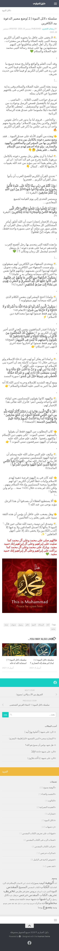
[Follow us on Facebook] (55, 682)
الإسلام (12, 883)
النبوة (34, 625)
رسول (20, 625)
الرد (4, 883)
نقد (16, 903)
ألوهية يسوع (49, 787)
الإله (7, 883)
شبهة (33, 899)
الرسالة (41, 625)
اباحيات (28, 883)
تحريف (9, 890)
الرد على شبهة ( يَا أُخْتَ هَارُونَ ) (40, 758)
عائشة (22, 899)
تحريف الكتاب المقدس (42, 895)
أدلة (48, 625)
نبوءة (28, 903)
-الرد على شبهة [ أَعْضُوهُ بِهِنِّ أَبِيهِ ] (39, 732)
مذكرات (37, 903)
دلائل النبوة (6, 10)
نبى (24, 903)
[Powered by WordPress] (20, 936)
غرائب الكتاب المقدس (44, 846)
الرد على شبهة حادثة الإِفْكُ (42, 751)
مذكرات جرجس (47, 853)
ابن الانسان (20, 883)
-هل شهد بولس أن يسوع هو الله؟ (39, 745)
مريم (32, 903)
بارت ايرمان (41, 891)
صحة (6, 625)
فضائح (17, 899)
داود (11, 895)
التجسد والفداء (47, 794)
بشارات (51, 813)
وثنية (55, 907)
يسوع (47, 906)
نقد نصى (50, 866)
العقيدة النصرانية (46, 807)
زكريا (49, 899)
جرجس (23, 895)
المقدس (12, 887)
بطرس (18, 891)
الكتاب (44, 887)
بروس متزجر (29, 891)
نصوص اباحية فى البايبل (43, 859)
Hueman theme (44, 936)
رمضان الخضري (48, 29)
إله (32, 883)
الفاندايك (53, 887)
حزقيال (15, 895)
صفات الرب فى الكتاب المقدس (40, 840)
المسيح (23, 887)
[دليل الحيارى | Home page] (36, 3)
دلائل (27, 625)
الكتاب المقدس (34, 887)
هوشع (5, 903)
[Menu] (55, 3)
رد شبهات (50, 827)
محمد (53, 629)
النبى (48, 891)
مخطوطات (49, 903)
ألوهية (49, 883)
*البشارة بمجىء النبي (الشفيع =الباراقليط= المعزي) (31, 738)
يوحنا (40, 907)
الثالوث (51, 800)
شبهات (13, 625)
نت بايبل (20, 903)
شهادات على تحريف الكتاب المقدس (38, 833)
